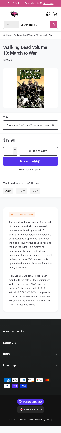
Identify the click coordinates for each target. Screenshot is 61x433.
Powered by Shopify (43, 419)
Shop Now (48, 3)
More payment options (30, 169)
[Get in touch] (48, 13)
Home (9, 35)
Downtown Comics (25, 419)
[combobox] (39, 25)
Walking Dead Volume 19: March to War (33, 35)
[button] (5, 13)
